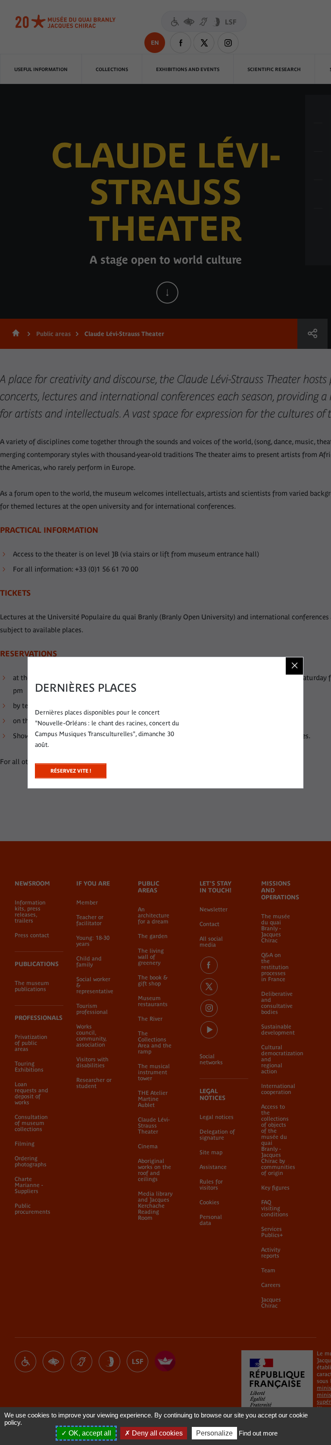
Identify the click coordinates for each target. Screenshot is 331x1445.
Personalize (214, 1433)
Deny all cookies (156, 1433)
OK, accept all (89, 1433)
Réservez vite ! (70, 768)
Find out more (258, 1433)
